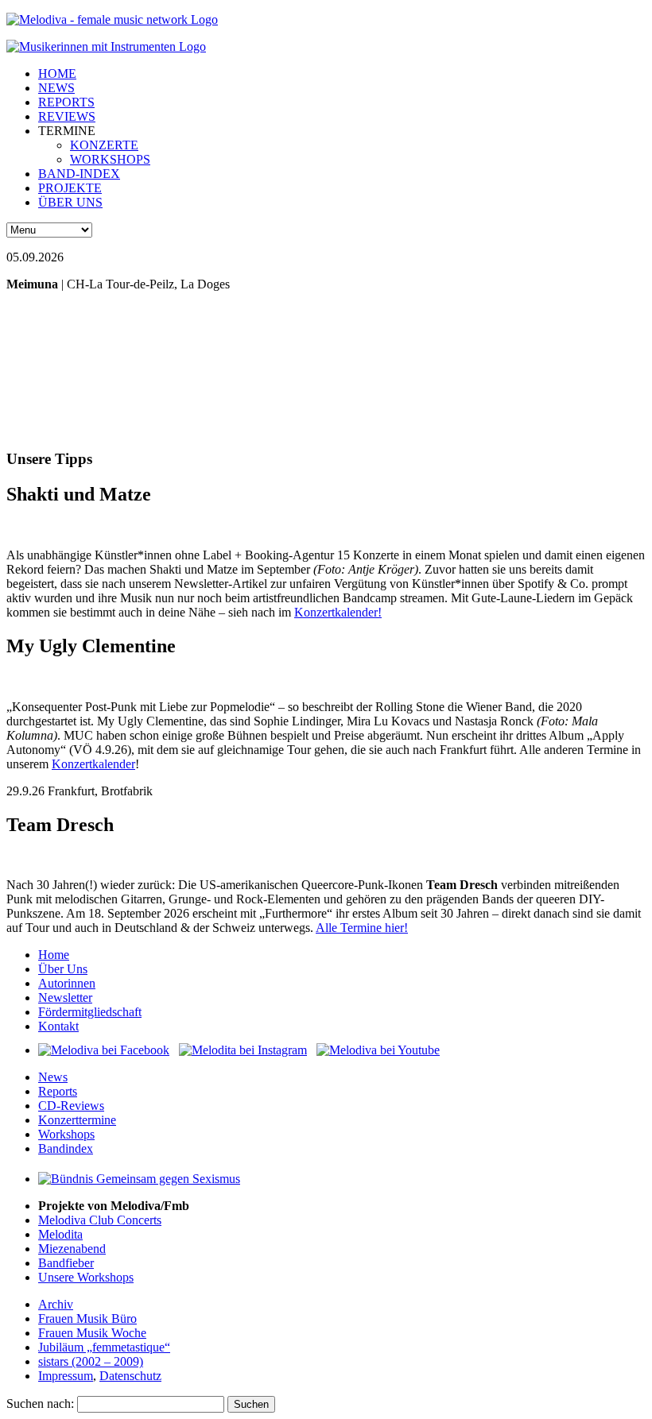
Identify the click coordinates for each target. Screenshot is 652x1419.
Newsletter (65, 997)
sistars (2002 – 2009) (90, 1361)
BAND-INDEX (79, 173)
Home (53, 954)
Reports (57, 1091)
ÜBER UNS (70, 202)
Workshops (66, 1134)
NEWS (56, 88)
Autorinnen (66, 983)
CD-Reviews (71, 1105)
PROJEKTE (70, 188)
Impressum (65, 1375)
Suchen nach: (40, 1403)
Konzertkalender (93, 764)
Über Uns (62, 969)
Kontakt (58, 1026)
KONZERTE (104, 145)
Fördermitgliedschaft (90, 1012)
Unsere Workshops (86, 1277)
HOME (57, 73)
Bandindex (65, 1148)
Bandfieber (66, 1263)
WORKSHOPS (110, 159)
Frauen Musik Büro (87, 1318)
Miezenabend (72, 1248)
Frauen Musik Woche (92, 1333)
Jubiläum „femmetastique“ (104, 1347)
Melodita (60, 1234)
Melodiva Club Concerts (99, 1220)
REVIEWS (66, 116)
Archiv (55, 1304)
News (53, 1077)
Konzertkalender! (338, 612)
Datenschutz (130, 1375)
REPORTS (66, 102)
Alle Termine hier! (362, 927)
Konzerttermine (77, 1120)
